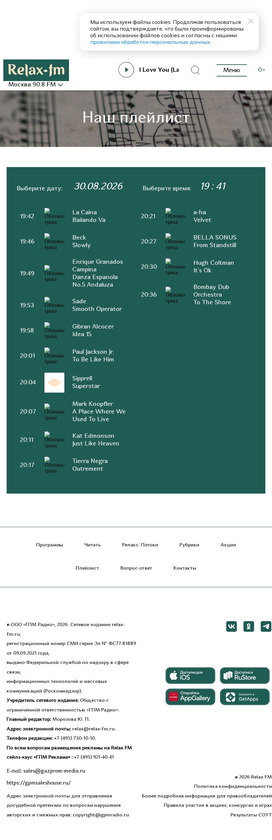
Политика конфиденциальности (233, 786)
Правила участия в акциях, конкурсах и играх (218, 805)
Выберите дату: (40, 189)
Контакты (184, 568)
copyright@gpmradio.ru (101, 815)
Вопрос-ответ (136, 568)
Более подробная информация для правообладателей (207, 796)
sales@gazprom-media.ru (54, 771)
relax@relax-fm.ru (93, 729)
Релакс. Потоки (140, 545)
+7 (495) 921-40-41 (94, 757)
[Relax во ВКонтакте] (232, 626)
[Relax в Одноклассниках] (249, 626)
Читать (92, 545)
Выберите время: (167, 189)
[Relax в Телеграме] (266, 626)
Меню (231, 70)
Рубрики (189, 545)
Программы (49, 545)
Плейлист (87, 568)
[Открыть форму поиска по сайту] (195, 70)
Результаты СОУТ (251, 815)
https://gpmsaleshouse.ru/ (39, 783)
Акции (228, 545)
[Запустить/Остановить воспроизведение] (126, 70)
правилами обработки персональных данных (150, 42)
